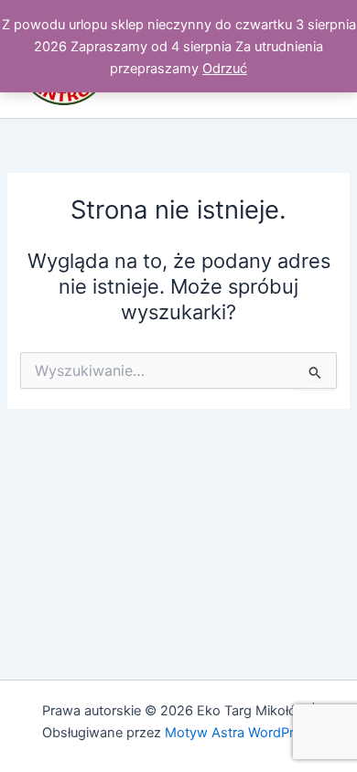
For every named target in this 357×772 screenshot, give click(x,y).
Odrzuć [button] (224, 68)
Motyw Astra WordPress (240, 732)
